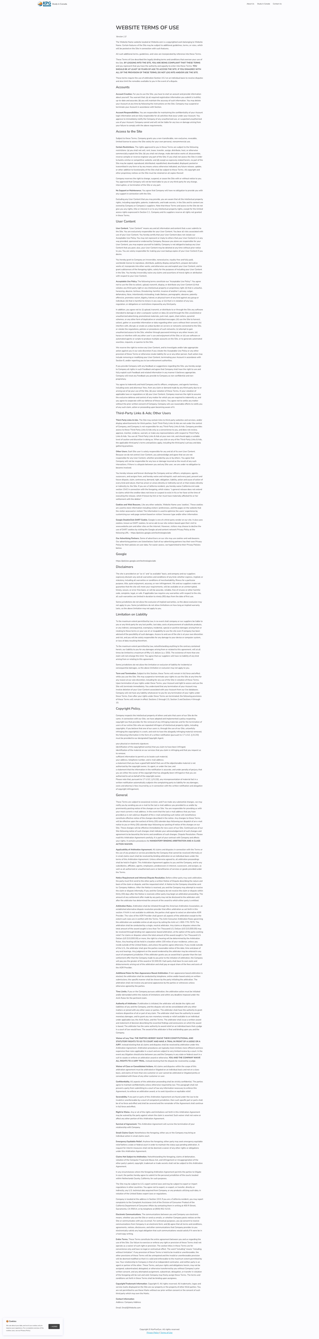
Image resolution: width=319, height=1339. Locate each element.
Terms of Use (166, 1332)
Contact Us (277, 4)
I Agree (54, 1326)
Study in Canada (263, 4)
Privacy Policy (153, 1332)
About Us (250, 4)
